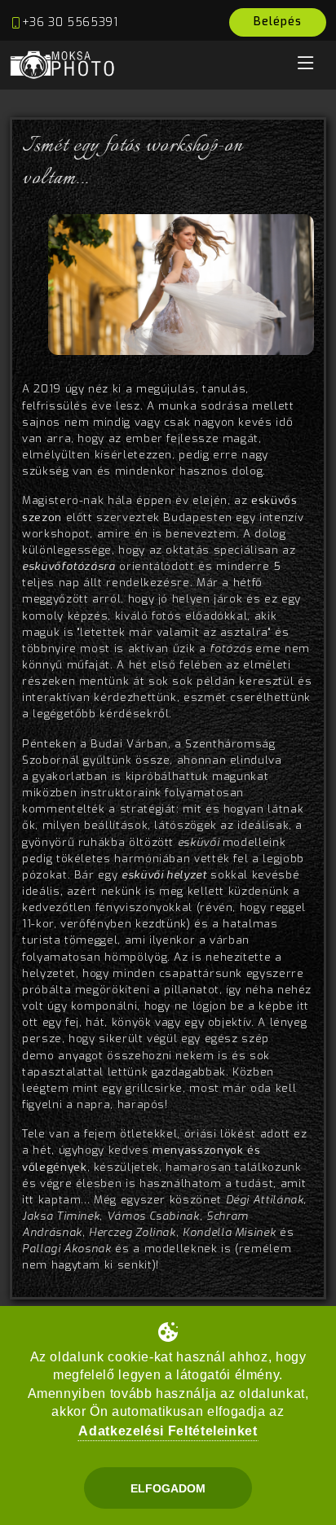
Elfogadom (168, 1488)
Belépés (278, 21)
